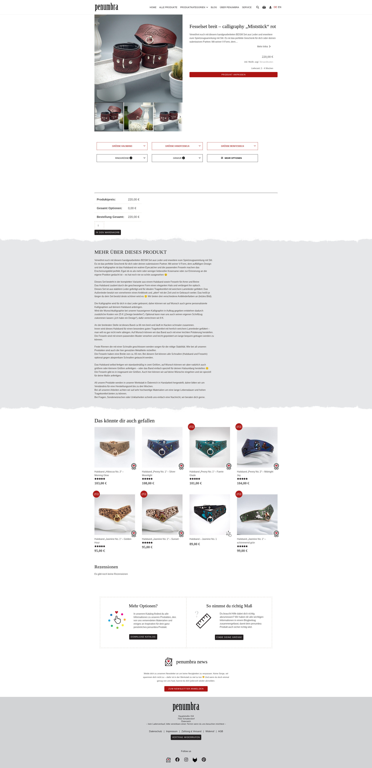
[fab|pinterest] (195, 759)
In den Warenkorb (107, 232)
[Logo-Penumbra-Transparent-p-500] (106, 7)
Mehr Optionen (233, 158)
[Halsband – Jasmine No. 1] (209, 514)
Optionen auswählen (162, 552)
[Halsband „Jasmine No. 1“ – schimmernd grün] (257, 514)
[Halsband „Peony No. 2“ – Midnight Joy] (257, 447)
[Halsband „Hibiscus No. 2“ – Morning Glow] (114, 447)
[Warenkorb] (264, 7)
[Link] (270, 7)
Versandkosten (266, 62)
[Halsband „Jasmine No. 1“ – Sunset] (162, 514)
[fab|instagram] (186, 759)
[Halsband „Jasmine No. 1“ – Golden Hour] (114, 514)
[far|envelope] (168, 759)
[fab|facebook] (177, 759)
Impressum (171, 731)
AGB (220, 731)
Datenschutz (155, 731)
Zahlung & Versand (191, 731)
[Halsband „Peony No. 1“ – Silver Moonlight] (162, 447)
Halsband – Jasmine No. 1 (203, 539)
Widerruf (209, 731)
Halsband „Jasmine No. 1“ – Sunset (160, 539)
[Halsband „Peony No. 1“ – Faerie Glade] (209, 447)
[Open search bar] (257, 7)
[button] (207, 7)
